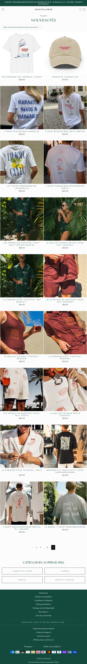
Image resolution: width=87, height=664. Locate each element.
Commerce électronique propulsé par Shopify (43, 662)
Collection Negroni (43, 632)
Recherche (43, 593)
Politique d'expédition (43, 597)
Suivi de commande (43, 615)
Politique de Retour (43, 604)
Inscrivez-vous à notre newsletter (42, 622)
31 (47, 547)
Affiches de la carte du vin (43, 640)
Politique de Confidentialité (43, 608)
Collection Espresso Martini (43, 628)
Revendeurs (43, 612)
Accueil (43, 16)
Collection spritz (43, 636)
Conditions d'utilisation (44, 600)
